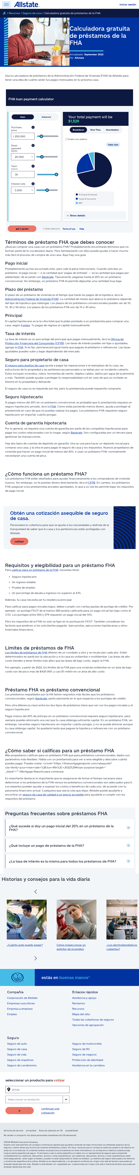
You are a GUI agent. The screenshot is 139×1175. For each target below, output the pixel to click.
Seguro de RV (81, 1049)
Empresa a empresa (20, 1008)
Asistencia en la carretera (88, 1065)
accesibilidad (71, 1130)
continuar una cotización (50, 1110)
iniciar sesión (128, 4)
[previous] (36, 892)
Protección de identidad (87, 1059)
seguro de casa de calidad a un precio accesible (53, 794)
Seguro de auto (17, 1043)
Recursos (14, 13)
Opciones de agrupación (88, 1024)
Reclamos (78, 1003)
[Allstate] (4, 13)
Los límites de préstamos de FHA (26, 652)
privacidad (31, 1130)
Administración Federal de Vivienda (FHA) (32, 298)
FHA (20, 347)
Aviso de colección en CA (51, 1130)
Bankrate (48, 276)
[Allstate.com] (26, 4)
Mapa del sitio (81, 1014)
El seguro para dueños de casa (24, 365)
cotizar (19, 541)
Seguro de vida (16, 1054)
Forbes (25, 325)
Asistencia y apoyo (84, 997)
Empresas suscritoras (21, 1003)
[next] (36, 958)
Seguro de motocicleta (87, 1043)
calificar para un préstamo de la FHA (35, 569)
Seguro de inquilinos (20, 1059)
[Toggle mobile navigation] (6, 4)
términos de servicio (13, 1130)
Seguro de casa (32, 13)
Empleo (12, 1014)
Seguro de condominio (22, 1065)
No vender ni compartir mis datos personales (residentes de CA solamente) (40, 1135)
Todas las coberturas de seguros (93, 1019)
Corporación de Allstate (22, 997)
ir (20, 1110)
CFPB (91, 482)
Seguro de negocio (84, 1054)
